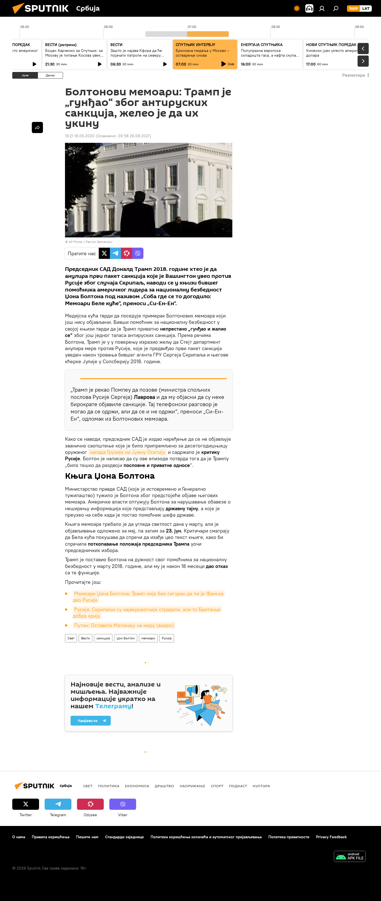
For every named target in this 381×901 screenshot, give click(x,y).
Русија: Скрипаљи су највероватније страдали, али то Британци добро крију (147, 612)
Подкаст (238, 785)
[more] (37, 127)
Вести (85, 638)
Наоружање (192, 785)
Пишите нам (87, 836)
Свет (70, 638)
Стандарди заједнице (124, 836)
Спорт (217, 785)
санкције (103, 638)
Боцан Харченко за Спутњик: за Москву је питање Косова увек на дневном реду (74, 55)
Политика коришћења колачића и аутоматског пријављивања (206, 836)
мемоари (148, 638)
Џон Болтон (126, 638)
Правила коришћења (50, 836)
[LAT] (366, 8)
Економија (137, 785)
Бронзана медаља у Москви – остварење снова (202, 53)
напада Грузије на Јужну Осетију (127, 452)
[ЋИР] (353, 8)
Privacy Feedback (331, 836)
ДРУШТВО (164, 785)
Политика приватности (288, 836)
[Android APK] (350, 857)
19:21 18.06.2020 (80, 135)
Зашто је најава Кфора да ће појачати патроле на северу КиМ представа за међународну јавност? (139, 57)
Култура (261, 785)
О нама (18, 836)
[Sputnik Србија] (42, 15)
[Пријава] (321, 8)
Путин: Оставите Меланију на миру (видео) (124, 625)
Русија (167, 638)
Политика (108, 785)
